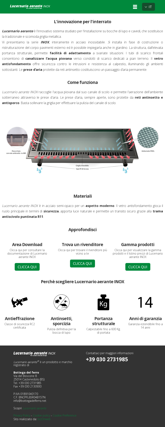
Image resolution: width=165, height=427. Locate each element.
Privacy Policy (21, 415)
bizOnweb (44, 419)
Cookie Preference (64, 415)
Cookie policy (41, 415)
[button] (135, 7)
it (150, 6)
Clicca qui (27, 266)
